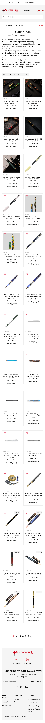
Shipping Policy (33, 706)
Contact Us (6, 705)
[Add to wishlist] (5, 81)
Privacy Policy (32, 703)
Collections (6, 35)
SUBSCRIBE (36, 682)
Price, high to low (11, 74)
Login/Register (28, 10)
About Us (5, 702)
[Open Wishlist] (38, 10)
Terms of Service (33, 699)
